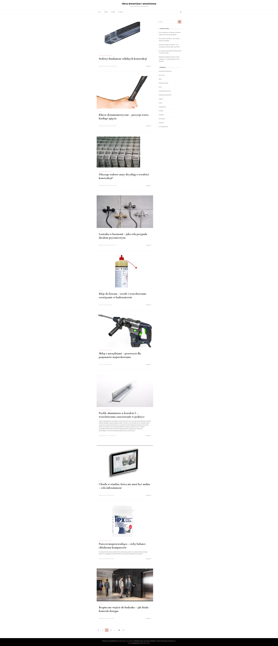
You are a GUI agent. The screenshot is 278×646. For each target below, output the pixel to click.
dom (100, 111)
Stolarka (161, 122)
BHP (160, 79)
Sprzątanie (162, 118)
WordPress (146, 643)
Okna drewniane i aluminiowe (139, 3)
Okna (160, 103)
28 (119, 630)
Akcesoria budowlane (105, 55)
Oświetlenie (162, 107)
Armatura (162, 75)
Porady (113, 12)
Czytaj (147, 66)
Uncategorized (163, 126)
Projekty (120, 12)
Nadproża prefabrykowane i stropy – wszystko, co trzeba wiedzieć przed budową (169, 59)
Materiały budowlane (105, 350)
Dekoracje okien (163, 83)
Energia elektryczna (165, 91)
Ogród (106, 12)
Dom (99, 12)
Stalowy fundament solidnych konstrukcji (123, 58)
